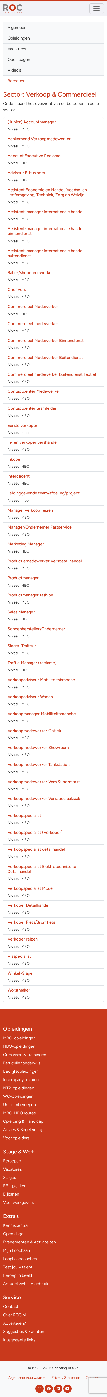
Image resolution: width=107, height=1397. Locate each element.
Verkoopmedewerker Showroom (38, 747)
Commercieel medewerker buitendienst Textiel (52, 374)
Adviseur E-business (26, 172)
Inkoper (15, 459)
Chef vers (17, 289)
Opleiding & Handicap (23, 1121)
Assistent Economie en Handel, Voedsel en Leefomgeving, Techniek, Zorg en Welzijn (47, 192)
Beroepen (16, 80)
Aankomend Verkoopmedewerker (39, 138)
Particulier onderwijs (21, 1063)
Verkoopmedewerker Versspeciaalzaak (44, 798)
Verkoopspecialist (24, 815)
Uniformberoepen (19, 1104)
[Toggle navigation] (96, 8)
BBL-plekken (14, 1185)
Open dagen (19, 59)
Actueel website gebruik (25, 1283)
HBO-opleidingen (19, 1046)
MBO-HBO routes (19, 1112)
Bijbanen (11, 1194)
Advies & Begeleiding (22, 1129)
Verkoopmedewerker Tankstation (39, 764)
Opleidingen (19, 38)
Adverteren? (14, 1323)
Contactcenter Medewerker (34, 391)
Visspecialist (19, 956)
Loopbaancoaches (20, 1258)
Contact (10, 1306)
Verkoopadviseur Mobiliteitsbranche (41, 679)
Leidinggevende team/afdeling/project (44, 493)
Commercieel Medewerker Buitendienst (45, 357)
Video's (14, 70)
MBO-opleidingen (19, 1038)
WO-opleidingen (18, 1096)
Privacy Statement (67, 1377)
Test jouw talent (17, 1267)
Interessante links (19, 1339)
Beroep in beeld (17, 1275)
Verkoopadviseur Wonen (30, 696)
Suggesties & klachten (23, 1331)
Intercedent (19, 476)
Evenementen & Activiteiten (29, 1242)
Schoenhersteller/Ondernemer (36, 628)
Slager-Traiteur (22, 645)
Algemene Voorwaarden (28, 1377)
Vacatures (17, 48)
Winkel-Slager (21, 973)
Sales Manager (21, 611)
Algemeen (17, 27)
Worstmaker (19, 990)
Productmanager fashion (30, 595)
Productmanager (23, 577)
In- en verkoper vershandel (33, 442)
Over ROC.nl (14, 1314)
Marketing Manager (26, 544)
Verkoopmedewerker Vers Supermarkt (44, 781)
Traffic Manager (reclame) (32, 662)
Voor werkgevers (18, 1202)
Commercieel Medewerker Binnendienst (46, 340)
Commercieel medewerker (33, 323)
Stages (9, 1177)
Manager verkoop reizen (30, 510)
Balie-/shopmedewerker (30, 272)
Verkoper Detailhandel (28, 905)
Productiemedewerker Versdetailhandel (45, 560)
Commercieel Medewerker (33, 306)
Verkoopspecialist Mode (30, 888)
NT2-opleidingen (18, 1087)
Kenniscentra (15, 1225)
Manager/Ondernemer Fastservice (40, 527)
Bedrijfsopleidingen (21, 1071)
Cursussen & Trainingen (24, 1054)
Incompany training (21, 1079)
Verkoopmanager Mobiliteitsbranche (42, 713)
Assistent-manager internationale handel (45, 211)
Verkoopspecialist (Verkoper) (35, 832)
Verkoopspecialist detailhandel (36, 849)
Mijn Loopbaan (16, 1250)
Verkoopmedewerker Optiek (34, 730)
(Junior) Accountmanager (32, 121)
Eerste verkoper (22, 425)
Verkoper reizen (23, 939)
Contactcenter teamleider (32, 408)
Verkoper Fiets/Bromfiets (31, 922)
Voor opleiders (16, 1137)
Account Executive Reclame (34, 155)
